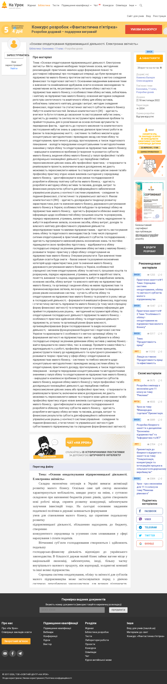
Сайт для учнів (135, 16)
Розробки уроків (145, 92)
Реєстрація (159, 16)
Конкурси (108, 5)
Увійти (13, 68)
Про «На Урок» (10, 628)
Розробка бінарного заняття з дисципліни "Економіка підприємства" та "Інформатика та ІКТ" (149, 431)
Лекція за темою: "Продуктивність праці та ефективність (150, 360)
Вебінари (48, 632)
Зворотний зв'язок (16, 641)
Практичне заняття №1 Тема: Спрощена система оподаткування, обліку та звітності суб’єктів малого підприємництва (150, 290)
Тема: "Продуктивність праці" (146, 341)
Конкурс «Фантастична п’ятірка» (145, 636)
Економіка (141, 89)
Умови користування (33, 678)
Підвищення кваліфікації (75, 5)
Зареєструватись (15, 55)
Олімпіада (121, 5)
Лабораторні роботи (97, 640)
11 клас (152, 89)
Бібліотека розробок (97, 632)
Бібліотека (44, 5)
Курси (46, 640)
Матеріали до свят (137, 632)
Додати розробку (150, 249)
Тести (55, 5)
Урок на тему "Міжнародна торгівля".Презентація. (150, 410)
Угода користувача (11, 678)
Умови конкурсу (144, 29)
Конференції (50, 636)
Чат (97, 5)
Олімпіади (90, 652)
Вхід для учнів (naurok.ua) (141, 628)
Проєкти (90, 644)
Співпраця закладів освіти (17, 632)
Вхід (148, 16)
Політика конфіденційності (58, 678)
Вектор (47, 644)
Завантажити (151, 58)
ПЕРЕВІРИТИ (118, 610)
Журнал (31, 5)
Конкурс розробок (74, 27)
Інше (132, 5)
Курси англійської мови (98, 659)
